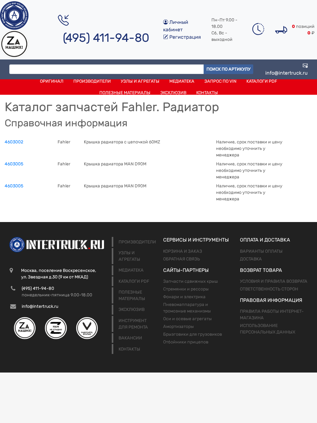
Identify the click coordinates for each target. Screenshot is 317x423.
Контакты (207, 92)
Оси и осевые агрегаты (187, 318)
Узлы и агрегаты (140, 81)
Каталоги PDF (261, 81)
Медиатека (181, 81)
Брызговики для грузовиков (192, 334)
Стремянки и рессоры (186, 289)
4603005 (14, 164)
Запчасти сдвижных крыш (190, 281)
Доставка (251, 259)
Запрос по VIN (220, 81)
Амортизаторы (178, 326)
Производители (92, 81)
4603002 (14, 142)
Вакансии (130, 338)
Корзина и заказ (182, 251)
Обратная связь (181, 259)
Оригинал (51, 81)
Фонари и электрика (184, 296)
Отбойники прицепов (185, 342)
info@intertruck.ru (286, 73)
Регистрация (184, 37)
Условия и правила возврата (273, 281)
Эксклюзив (173, 92)
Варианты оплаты (261, 251)
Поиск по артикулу (228, 69)
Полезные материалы (124, 92)
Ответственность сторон (269, 289)
